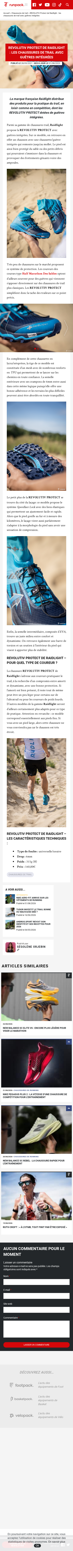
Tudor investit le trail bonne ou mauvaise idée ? (33, 910)
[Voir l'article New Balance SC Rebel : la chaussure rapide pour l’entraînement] (36, 1129)
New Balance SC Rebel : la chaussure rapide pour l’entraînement (34, 1162)
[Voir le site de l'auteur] (18, 950)
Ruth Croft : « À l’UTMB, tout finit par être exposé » (35, 1227)
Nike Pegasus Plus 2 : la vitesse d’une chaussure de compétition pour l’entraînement (35, 1096)
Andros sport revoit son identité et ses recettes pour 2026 (33, 924)
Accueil (6, 13)
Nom (6, 1276)
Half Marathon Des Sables (39, 273)
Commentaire (11, 1317)
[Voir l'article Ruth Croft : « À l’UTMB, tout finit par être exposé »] (36, 1196)
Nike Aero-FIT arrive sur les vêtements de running (32, 899)
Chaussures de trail (20, 13)
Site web (7, 1303)
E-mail (7, 1290)
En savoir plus (56, 1541)
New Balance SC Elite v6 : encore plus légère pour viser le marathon (34, 1029)
